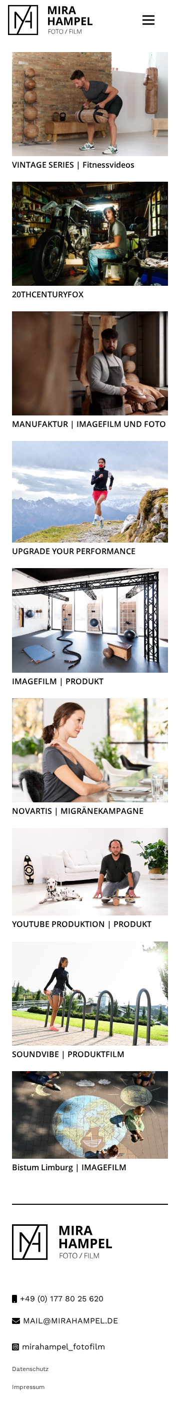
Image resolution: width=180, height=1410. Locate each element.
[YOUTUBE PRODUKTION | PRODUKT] (90, 834)
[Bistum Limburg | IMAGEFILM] (90, 1078)
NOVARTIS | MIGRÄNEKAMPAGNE (78, 810)
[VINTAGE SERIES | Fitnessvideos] (90, 59)
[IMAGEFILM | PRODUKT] (90, 575)
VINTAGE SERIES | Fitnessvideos (73, 164)
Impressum (28, 1386)
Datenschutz (30, 1368)
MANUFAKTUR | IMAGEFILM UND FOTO (89, 423)
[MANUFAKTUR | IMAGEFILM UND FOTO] (90, 318)
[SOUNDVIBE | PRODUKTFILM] (90, 948)
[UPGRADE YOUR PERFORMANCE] (90, 447)
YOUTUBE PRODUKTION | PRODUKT (82, 923)
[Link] (50, 20)
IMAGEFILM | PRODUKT (58, 681)
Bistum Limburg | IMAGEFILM (69, 1167)
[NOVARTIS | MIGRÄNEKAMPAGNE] (90, 705)
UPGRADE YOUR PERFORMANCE (74, 551)
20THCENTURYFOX (48, 294)
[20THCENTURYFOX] (90, 188)
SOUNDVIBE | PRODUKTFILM (68, 1054)
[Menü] (149, 20)
